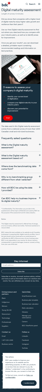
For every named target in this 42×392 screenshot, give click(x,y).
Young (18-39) (6, 310)
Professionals (6, 322)
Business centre (7, 344)
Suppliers (5, 326)
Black (3, 298)
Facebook (25, 340)
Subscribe (21, 271)
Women (4, 306)
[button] (21, 146)
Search (32, 4)
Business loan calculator (30, 304)
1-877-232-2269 (7, 340)
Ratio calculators (27, 308)
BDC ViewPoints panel (30, 325)
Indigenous (6, 302)
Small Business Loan (29, 296)
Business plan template (30, 300)
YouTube (25, 348)
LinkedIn (25, 336)
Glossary (25, 312)
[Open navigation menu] (39, 4)
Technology (6, 318)
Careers (24, 321)
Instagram (25, 344)
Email (3, 336)
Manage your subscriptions (26, 316)
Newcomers (6, 314)
